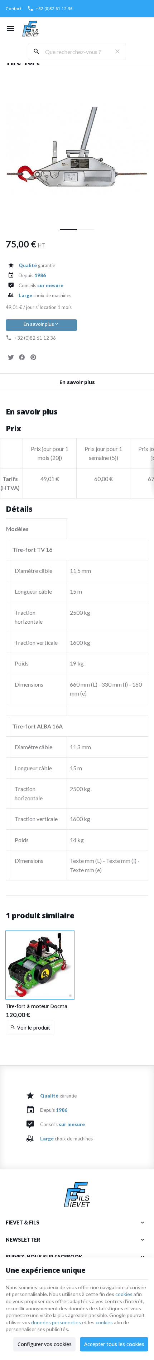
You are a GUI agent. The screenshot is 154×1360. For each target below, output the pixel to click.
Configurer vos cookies (45, 1344)
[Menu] (11, 28)
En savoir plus (39, 324)
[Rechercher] (36, 51)
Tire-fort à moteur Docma (36, 1006)
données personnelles (56, 1322)
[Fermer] (117, 51)
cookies (124, 1294)
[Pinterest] (33, 357)
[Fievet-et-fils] (30, 28)
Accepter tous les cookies (114, 1344)
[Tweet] (10, 357)
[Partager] (22, 357)
